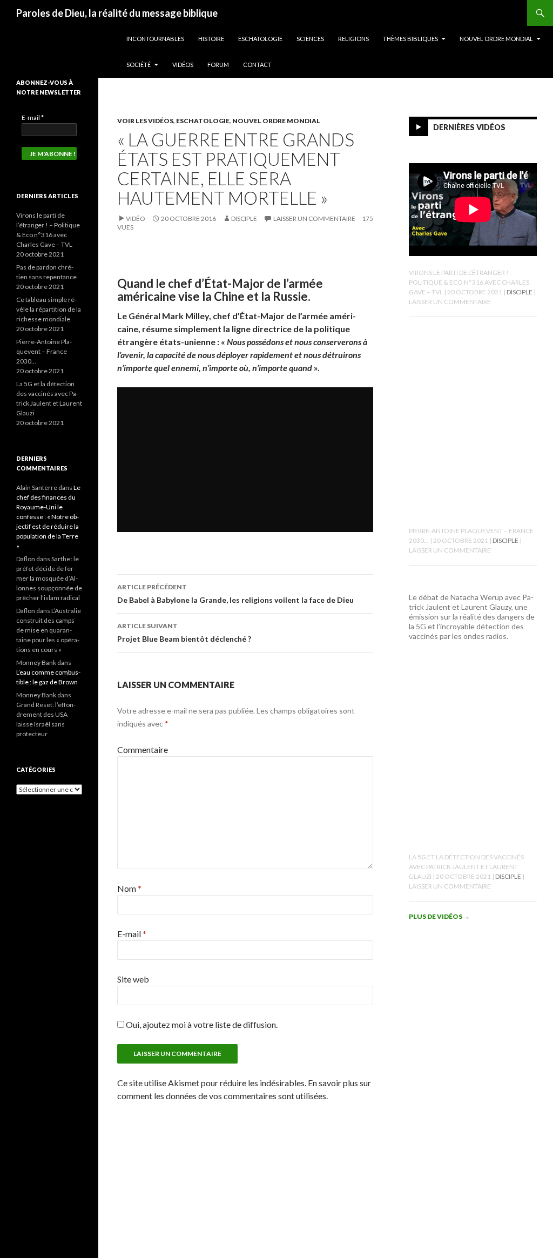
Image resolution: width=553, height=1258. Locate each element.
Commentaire (142, 749)
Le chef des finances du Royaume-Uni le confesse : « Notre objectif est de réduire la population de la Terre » (48, 516)
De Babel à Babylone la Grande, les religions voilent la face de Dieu (235, 593)
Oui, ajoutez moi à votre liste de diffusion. (201, 1024)
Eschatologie (260, 38)
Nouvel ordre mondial (496, 38)
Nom (129, 888)
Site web (133, 979)
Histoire (211, 38)
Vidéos (182, 64)
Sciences (310, 38)
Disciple (244, 218)
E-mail (131, 934)
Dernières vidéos (469, 127)
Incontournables (155, 38)
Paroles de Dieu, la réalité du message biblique (117, 13)
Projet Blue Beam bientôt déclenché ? (184, 632)
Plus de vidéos (439, 916)
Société (138, 64)
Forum (218, 64)
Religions (353, 38)
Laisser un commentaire (314, 218)
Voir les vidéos (145, 121)
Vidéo (135, 218)
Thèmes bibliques (410, 38)
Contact (257, 64)
